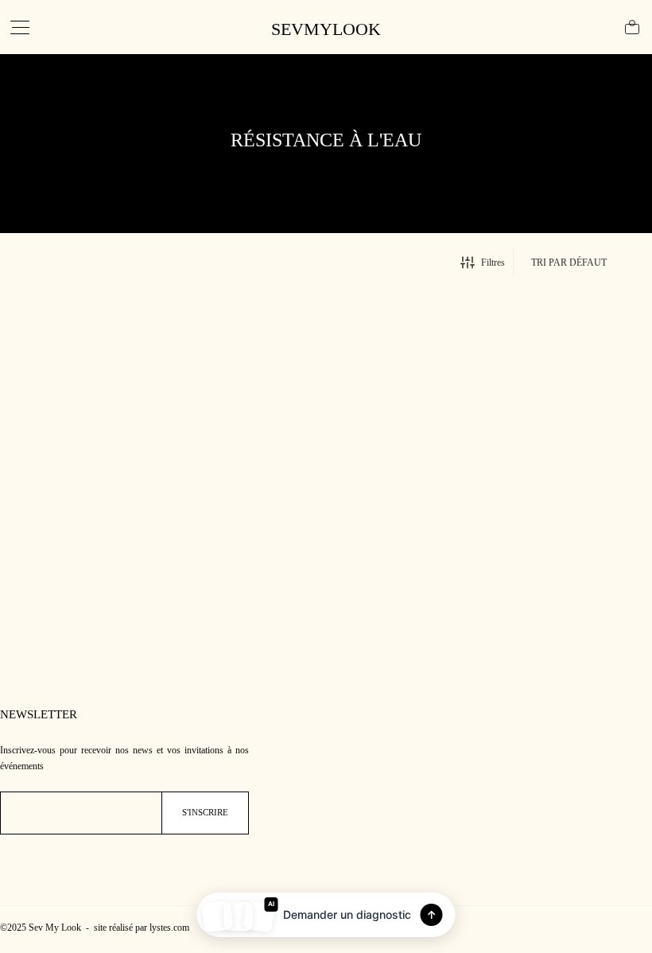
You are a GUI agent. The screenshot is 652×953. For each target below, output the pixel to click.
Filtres (493, 262)
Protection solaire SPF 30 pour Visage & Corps (103, 586)
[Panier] (632, 27)
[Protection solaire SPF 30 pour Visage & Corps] (108, 461)
